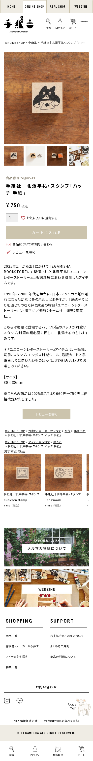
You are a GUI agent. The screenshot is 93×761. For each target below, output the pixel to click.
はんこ (57, 442)
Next (84, 99)
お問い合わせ (47, 687)
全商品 (32, 42)
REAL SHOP (58, 7)
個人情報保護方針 (26, 721)
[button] (5, 475)
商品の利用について (63, 656)
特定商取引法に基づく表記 (61, 721)
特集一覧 (12, 667)
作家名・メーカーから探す (44, 431)
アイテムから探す (39, 442)
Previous (9, 99)
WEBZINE (81, 7)
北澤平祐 (80, 431)
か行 (67, 431)
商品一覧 (12, 636)
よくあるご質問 (59, 646)
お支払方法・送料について (67, 636)
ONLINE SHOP (34, 7)
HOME (11, 7)
